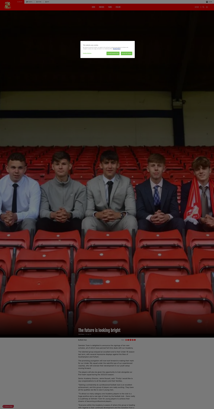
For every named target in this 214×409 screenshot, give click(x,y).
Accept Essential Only (113, 53)
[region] (107, 49)
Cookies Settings (87, 53)
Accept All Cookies (126, 53)
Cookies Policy (116, 48)
